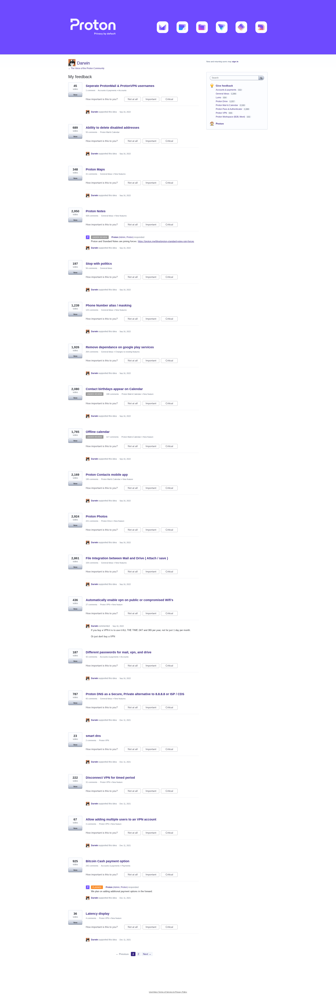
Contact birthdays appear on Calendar (114, 389)
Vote (75, 95)
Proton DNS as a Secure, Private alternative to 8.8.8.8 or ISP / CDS (135, 694)
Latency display (97, 913)
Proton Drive (106, 521)
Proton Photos (96, 516)
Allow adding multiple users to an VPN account (121, 819)
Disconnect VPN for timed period (110, 777)
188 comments (112, 394)
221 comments (92, 521)
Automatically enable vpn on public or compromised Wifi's (129, 600)
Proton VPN (105, 604)
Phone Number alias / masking (108, 305)
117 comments (112, 437)
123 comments (92, 310)
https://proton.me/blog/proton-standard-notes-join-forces (166, 241)
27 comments (91, 604)
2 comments (91, 740)
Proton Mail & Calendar (110, 132)
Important (152, 100)
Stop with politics (99, 263)
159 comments (92, 563)
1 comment (90, 90)
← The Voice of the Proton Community (86, 68)
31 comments (91, 174)
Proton (220, 123)
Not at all (134, 100)
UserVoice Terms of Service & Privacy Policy (168, 992)
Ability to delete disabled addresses (112, 127)
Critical (172, 100)
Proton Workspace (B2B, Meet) (231, 117)
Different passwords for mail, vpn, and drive (118, 652)
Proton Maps (95, 169)
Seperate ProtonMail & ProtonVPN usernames (120, 86)
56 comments (91, 268)
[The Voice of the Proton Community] (168, 27)
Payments (126, 866)
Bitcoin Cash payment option (107, 861)
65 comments (91, 699)
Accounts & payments (107, 90)
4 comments (91, 918)
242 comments (92, 866)
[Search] (261, 78)
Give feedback (224, 85)
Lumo (219, 97)
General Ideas (106, 174)
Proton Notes (96, 211)
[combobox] (235, 78)
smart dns (93, 736)
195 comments (92, 479)
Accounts (122, 90)
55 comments (91, 132)
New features (120, 174)
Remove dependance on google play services (120, 347)
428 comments (92, 216)
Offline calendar (98, 432)
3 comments (91, 824)
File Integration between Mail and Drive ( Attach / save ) (127, 558)
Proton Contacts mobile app (107, 474)
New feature (148, 394)
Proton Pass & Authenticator (229, 109)
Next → (147, 954)
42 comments (91, 657)
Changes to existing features (127, 352)
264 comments (92, 352)
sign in (235, 61)
